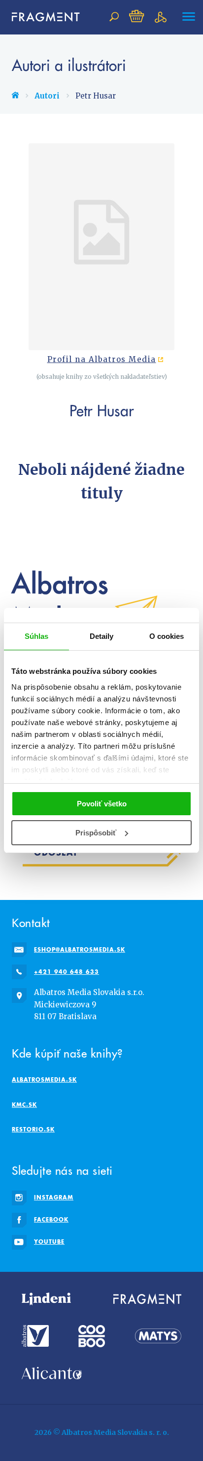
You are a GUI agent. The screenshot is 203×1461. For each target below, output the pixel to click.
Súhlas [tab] (37, 636)
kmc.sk (24, 1104)
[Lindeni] (46, 1299)
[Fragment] (147, 1299)
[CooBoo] (91, 1336)
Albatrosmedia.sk (44, 1079)
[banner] (41, 17)
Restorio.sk (33, 1129)
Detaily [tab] (102, 636)
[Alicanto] (52, 1373)
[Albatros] (35, 1336)
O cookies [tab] (166, 636)
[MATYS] (158, 1336)
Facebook (51, 1219)
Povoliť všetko (102, 803)
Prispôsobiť (95, 833)
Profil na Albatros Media (101, 359)
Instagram (53, 1197)
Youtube (49, 1241)
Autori (47, 95)
